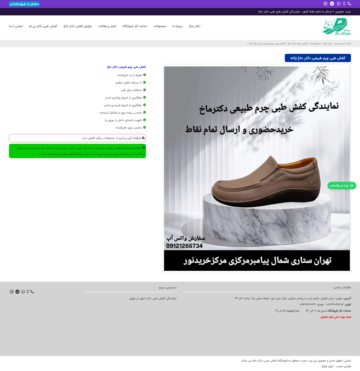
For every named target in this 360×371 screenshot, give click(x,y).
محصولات (159, 26)
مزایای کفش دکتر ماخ (78, 26)
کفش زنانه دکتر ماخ (297, 43)
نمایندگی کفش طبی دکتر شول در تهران (153, 298)
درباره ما (177, 26)
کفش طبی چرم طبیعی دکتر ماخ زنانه (266, 43)
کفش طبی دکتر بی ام (43, 26)
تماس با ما (16, 26)
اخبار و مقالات (107, 26)
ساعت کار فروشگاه (134, 26)
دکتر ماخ (194, 26)
